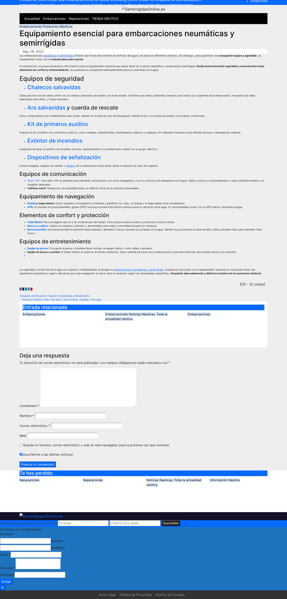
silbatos (70, 165)
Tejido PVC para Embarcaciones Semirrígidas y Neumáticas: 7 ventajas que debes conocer (236, 496)
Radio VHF (33, 180)
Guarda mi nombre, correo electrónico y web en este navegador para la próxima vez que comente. (96, 445)
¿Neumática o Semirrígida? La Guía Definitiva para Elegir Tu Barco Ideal (172, 498)
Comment (7, 575)
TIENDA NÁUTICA (105, 19)
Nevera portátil (36, 229)
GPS (29, 207)
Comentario (29, 406)
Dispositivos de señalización (64, 157)
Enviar (6, 582)
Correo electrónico (35, 426)
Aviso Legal (107, 595)
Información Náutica (225, 480)
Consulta (8, 568)
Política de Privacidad (136, 595)
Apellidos (57, 548)
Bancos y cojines (37, 225)
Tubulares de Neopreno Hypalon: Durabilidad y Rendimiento (55, 295)
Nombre (27, 416)
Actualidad (32, 19)
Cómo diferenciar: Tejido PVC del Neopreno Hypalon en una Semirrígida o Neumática (59, 324)
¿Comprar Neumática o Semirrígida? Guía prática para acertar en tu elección (221, 324)
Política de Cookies (170, 595)
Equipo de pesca (37, 248)
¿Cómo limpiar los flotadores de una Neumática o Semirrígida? (111, 490)
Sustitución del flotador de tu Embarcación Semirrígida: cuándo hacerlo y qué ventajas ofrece (142, 329)
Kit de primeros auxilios (57, 124)
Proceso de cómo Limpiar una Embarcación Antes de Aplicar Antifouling (48, 490)
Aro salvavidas (46, 107)
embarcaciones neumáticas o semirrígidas (139, 269)
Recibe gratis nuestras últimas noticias (28, 523)
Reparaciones (79, 19)
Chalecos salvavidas (54, 87)
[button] (256, 19)
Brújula (31, 203)
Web (23, 436)
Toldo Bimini (34, 222)
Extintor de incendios (54, 140)
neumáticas (49, 55)
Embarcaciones (54, 19)
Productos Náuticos (57, 26)
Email (5, 555)
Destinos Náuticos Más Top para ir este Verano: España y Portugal (61, 299)
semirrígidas (66, 55)
